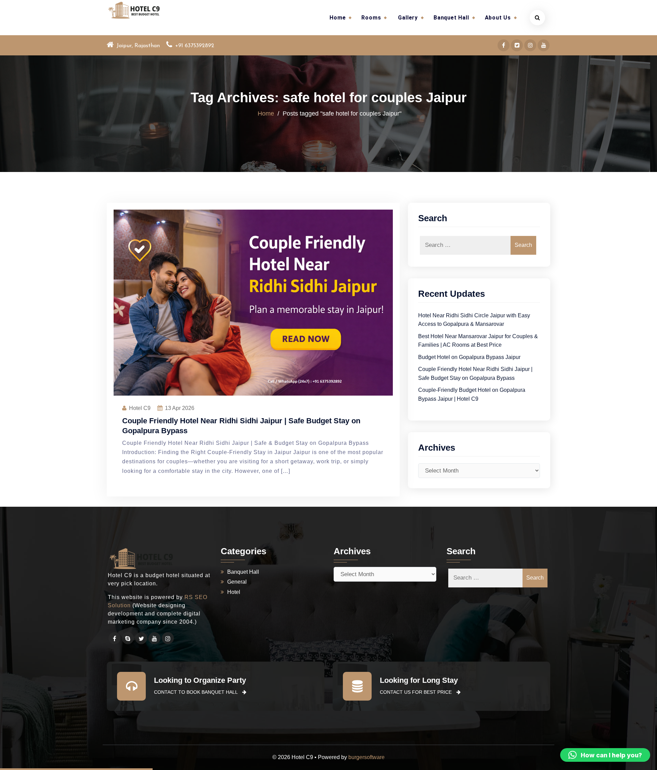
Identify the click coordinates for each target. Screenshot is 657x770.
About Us (498, 17)
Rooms (371, 17)
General (237, 582)
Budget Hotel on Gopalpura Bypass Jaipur (469, 357)
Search (523, 245)
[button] (605, 755)
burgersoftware (366, 757)
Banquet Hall (451, 17)
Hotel (233, 592)
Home (338, 17)
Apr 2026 (179, 408)
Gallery (408, 17)
